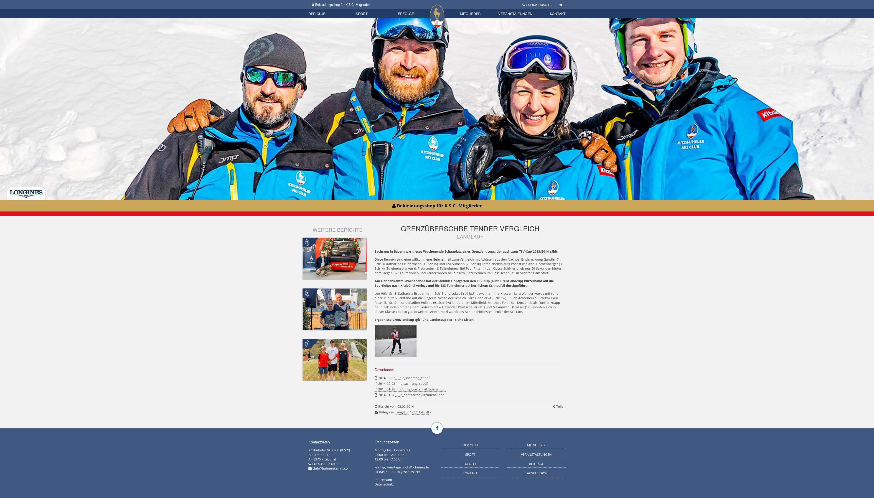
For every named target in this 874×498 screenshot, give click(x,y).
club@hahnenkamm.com (332, 468)
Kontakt (558, 13)
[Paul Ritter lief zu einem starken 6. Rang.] (395, 341)
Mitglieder (470, 13)
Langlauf (402, 412)
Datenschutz (384, 484)
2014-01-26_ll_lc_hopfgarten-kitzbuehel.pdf (410, 395)
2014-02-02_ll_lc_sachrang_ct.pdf (402, 383)
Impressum (383, 480)
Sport (362, 13)
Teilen (560, 406)
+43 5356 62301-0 (539, 4)
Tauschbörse (536, 473)
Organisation (322, 9)
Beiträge (536, 464)
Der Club (316, 13)
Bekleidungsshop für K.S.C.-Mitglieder (342, 4)
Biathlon (324, 8)
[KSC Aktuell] (307, 242)
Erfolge (406, 13)
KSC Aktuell (420, 412)
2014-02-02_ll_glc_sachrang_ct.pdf (403, 378)
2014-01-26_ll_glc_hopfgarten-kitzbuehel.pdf (411, 389)
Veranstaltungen (515, 13)
